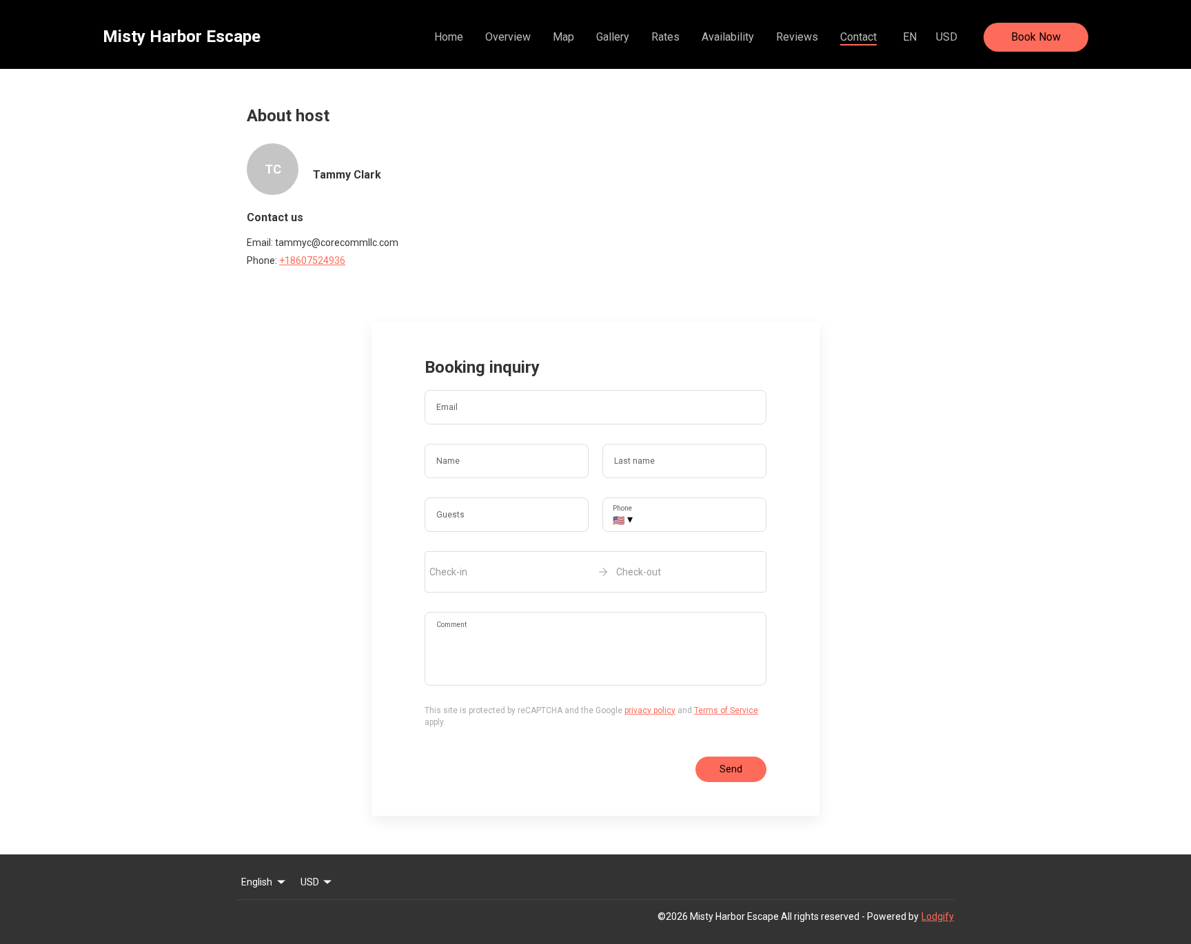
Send (731, 768)
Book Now (1036, 36)
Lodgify (938, 916)
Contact (858, 36)
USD (946, 36)
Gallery (612, 36)
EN (910, 36)
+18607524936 (312, 260)
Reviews (797, 36)
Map (563, 36)
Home (448, 36)
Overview (508, 36)
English (256, 881)
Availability (728, 36)
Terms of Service (726, 710)
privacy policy (649, 710)
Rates (665, 36)
